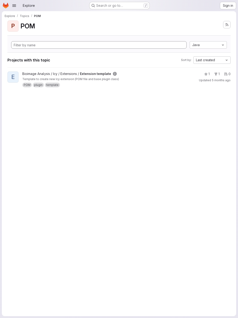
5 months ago (221, 80)
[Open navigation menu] (14, 5)
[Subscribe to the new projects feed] (227, 24)
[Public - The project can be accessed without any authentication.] (115, 74)
